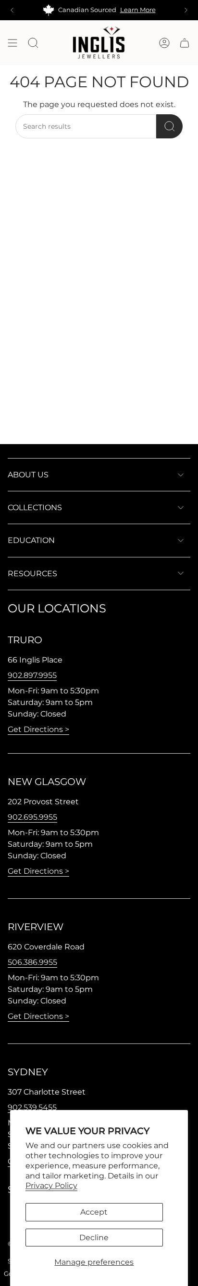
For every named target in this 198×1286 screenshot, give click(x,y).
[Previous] (12, 10)
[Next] (186, 10)
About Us (28, 474)
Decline (94, 1237)
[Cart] (184, 42)
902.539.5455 (32, 1107)
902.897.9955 (32, 675)
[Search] (169, 126)
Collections (35, 507)
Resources (32, 573)
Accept (94, 1212)
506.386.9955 (32, 962)
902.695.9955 (32, 817)
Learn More (138, 10)
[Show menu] (12, 42)
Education (31, 540)
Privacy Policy (51, 1185)
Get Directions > (38, 729)
